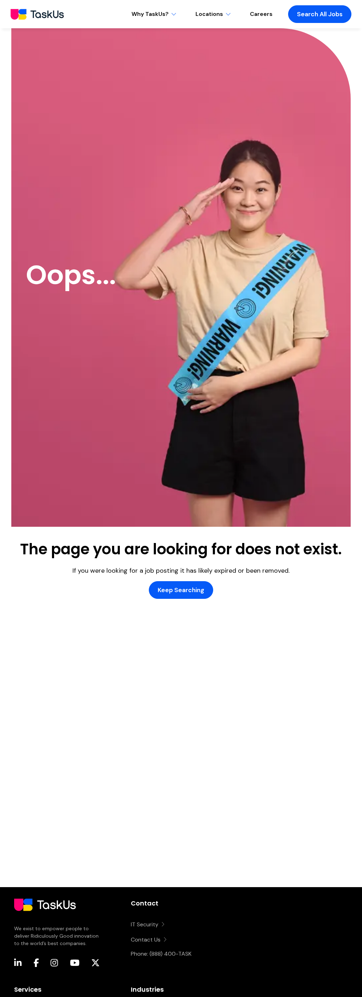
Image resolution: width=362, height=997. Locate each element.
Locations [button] (209, 14)
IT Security (144, 924)
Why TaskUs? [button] (150, 14)
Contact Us (145, 939)
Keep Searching (181, 590)
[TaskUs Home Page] (45, 920)
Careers (261, 14)
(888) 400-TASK (171, 953)
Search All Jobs (320, 14)
